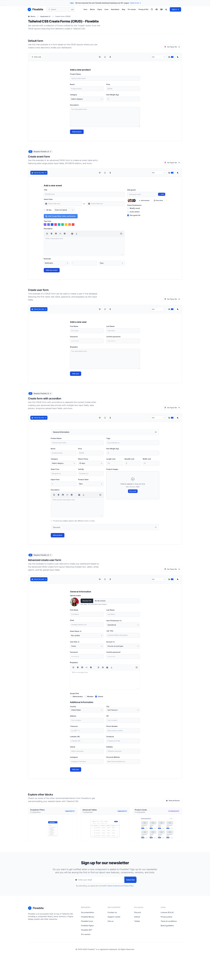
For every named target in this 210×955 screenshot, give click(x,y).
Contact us (112, 912)
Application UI (45, 16)
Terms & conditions (169, 921)
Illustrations (115, 9)
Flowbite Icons (87, 921)
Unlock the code (39, 172)
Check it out (134, 3)
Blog (123, 9)
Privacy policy (166, 917)
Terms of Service (114, 886)
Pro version (132, 9)
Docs (85, 9)
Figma (99, 9)
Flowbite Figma (87, 925)
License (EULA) (167, 912)
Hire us (111, 921)
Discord (137, 912)
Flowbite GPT (86, 930)
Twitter (137, 921)
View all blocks (174, 800)
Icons (106, 9)
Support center (114, 917)
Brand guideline (167, 925)
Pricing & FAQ (143, 9)
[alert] (40, 151)
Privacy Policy (128, 886)
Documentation (87, 912)
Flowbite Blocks (87, 917)
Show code (37, 57)
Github (137, 917)
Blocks (92, 9)
